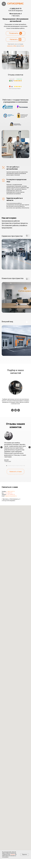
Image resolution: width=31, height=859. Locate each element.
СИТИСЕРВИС (15, 3)
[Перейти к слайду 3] (9, 465)
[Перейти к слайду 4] (10, 465)
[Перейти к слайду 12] (21, 465)
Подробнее (13, 854)
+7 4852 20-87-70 (10, 491)
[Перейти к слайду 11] (20, 465)
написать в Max (11, 46)
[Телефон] (12, 410)
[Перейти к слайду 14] (24, 465)
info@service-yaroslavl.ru (11, 496)
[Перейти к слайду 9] (17, 465)
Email (22, 46)
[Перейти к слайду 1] (6, 465)
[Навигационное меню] (4, 3)
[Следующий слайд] (30, 447)
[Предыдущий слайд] (1, 447)
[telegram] (18, 410)
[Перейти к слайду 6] (13, 465)
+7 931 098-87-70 (8, 493)
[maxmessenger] (15, 410)
